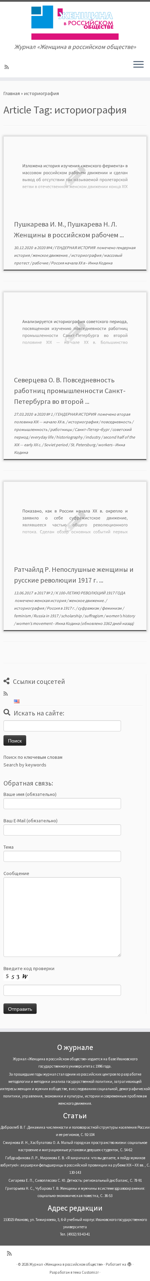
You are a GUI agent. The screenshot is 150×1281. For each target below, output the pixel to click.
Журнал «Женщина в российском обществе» (66, 1264)
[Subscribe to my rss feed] (8, 67)
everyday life (42, 437)
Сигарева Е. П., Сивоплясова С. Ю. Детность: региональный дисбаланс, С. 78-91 (75, 1180)
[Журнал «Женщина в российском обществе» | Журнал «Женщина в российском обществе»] (75, 22)
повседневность (116, 421)
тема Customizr (86, 1272)
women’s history (120, 615)
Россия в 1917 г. (61, 608)
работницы (61, 429)
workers (105, 444)
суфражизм (89, 608)
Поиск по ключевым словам (32, 757)
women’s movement (34, 623)
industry (93, 437)
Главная (11, 93)
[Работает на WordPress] (129, 1263)
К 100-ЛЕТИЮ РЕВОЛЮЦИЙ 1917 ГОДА (90, 592)
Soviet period (56, 444)
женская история (50, 600)
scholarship (71, 615)
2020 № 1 (45, 414)
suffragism (94, 615)
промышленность (31, 429)
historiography (69, 437)
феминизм (112, 608)
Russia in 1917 (46, 615)
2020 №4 (45, 247)
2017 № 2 (45, 592)
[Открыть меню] (138, 65)
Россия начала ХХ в (68, 262)
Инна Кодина (100, 262)
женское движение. (50, 255)
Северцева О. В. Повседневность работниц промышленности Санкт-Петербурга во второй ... (70, 390)
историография (86, 255)
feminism (22, 615)
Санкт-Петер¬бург (92, 429)
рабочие (40, 262)
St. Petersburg (83, 444)
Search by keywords (24, 765)
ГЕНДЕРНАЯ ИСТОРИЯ (75, 247)
